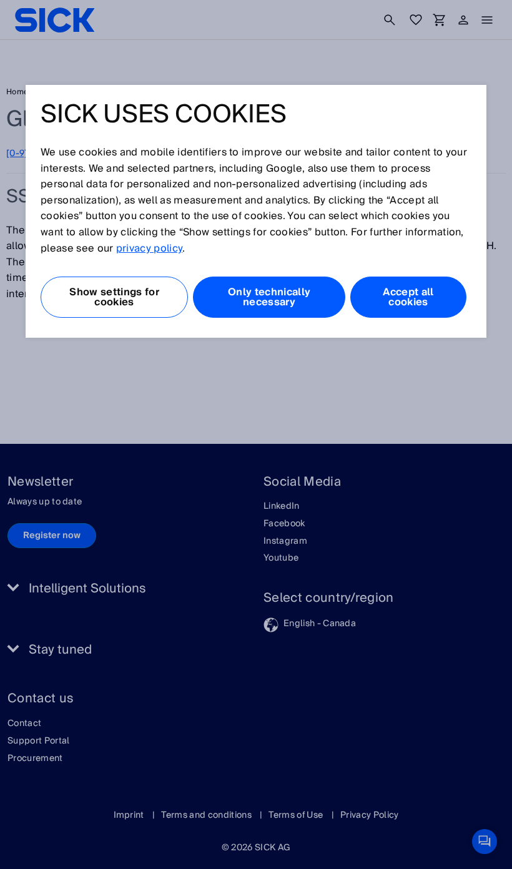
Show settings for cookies (114, 297)
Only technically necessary (269, 297)
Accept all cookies (408, 297)
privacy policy (149, 248)
